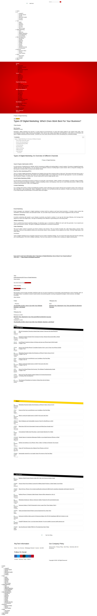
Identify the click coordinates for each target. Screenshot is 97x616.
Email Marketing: (19, 146)
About (15, 548)
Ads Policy (66, 546)
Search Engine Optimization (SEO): (22, 140)
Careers (37, 548)
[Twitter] (18, 556)
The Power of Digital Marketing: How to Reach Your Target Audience (53, 256)
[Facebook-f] (29, 556)
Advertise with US (74, 546)
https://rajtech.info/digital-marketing (30, 257)
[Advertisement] (48, 200)
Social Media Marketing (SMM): (22, 143)
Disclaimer (51, 548)
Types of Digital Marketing (30, 277)
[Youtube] (21, 556)
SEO (15, 118)
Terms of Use (52, 546)
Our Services (21, 548)
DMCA (28, 559)
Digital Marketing (18, 277)
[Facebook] (15, 556)
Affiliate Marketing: (19, 149)
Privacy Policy (59, 546)
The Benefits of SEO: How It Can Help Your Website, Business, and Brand (34, 322)
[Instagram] (24, 556)
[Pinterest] (32, 556)
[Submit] (60, 1)
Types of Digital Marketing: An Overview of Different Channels (28, 139)
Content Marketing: (19, 145)
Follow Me (17, 288)
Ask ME (42, 548)
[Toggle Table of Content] (82, 137)
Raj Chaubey (17, 128)
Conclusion (20, 152)
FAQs (25, 559)
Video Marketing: (19, 151)
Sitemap (21, 559)
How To (18, 118)
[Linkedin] (26, 556)
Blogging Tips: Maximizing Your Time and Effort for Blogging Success (32, 316)
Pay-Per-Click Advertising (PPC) (22, 142)
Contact (16, 559)
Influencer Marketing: (20, 148)
